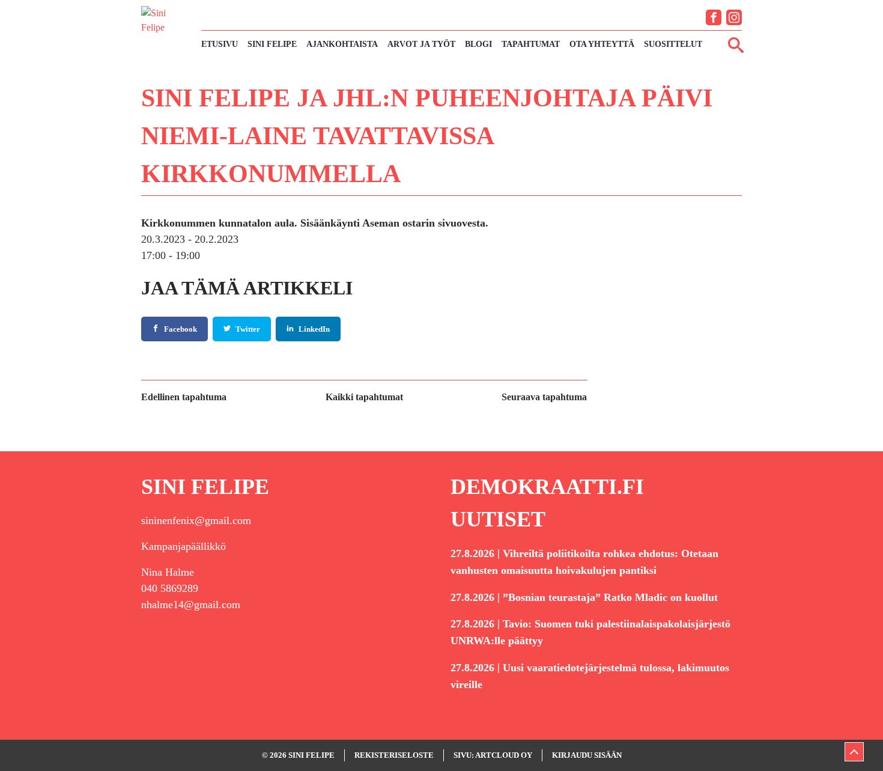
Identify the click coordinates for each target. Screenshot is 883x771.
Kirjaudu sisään (587, 755)
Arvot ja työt (421, 44)
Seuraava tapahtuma (544, 397)
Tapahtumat (531, 44)
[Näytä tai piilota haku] (736, 44)
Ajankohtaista (342, 44)
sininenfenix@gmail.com (196, 520)
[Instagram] (734, 17)
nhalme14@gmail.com (190, 605)
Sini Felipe (272, 44)
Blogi (478, 44)
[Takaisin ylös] (854, 751)
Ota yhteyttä (601, 44)
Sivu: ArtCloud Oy (493, 755)
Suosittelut (673, 44)
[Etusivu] (165, 29)
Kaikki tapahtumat (364, 397)
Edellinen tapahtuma (183, 397)
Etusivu (219, 44)
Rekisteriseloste (394, 755)
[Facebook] (713, 17)
